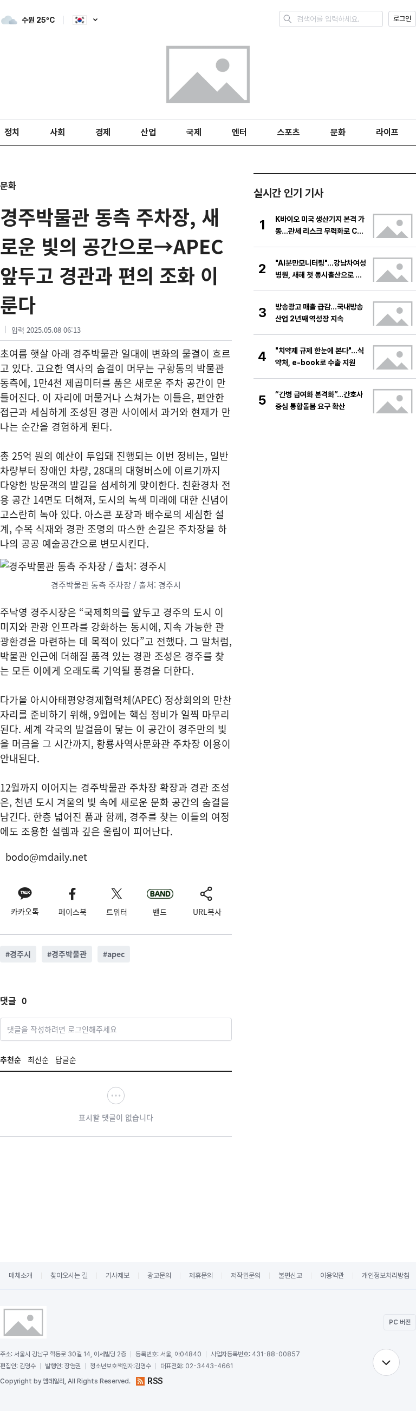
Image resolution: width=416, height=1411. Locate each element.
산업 (148, 132)
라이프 (387, 132)
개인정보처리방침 (386, 1275)
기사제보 (117, 1275)
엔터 (239, 132)
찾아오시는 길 (69, 1275)
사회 (57, 132)
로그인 (402, 19)
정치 (12, 132)
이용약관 (332, 1275)
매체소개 (20, 1275)
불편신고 (290, 1275)
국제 (194, 132)
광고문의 (159, 1275)
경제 (102, 132)
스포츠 (288, 132)
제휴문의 (201, 1275)
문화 (338, 132)
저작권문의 (246, 1275)
